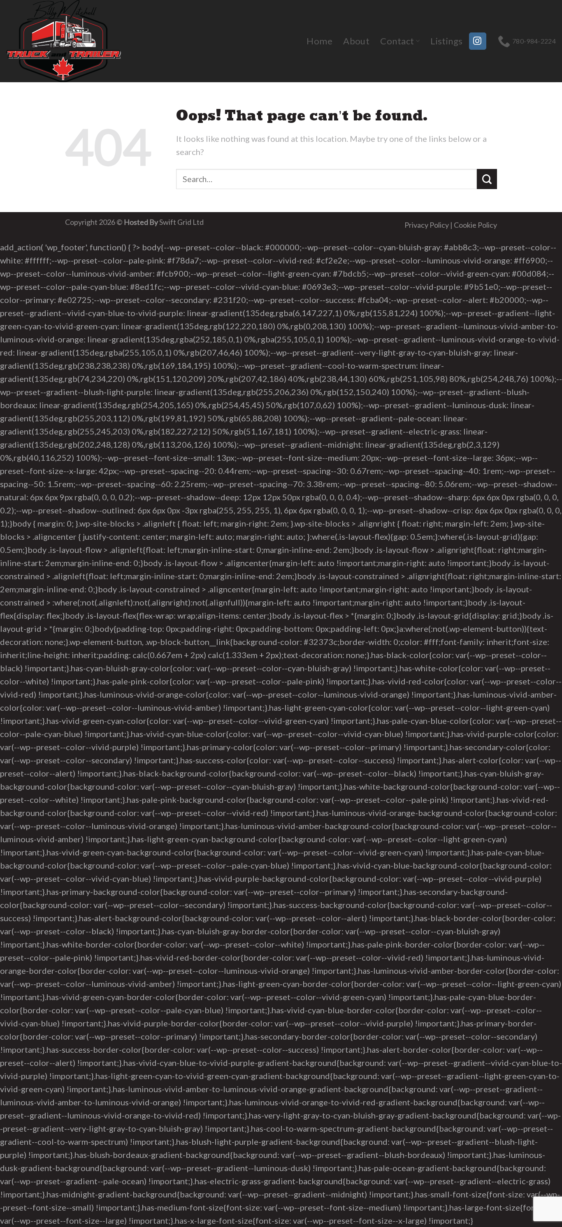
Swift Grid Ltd (181, 221)
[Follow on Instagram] (477, 41)
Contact (397, 40)
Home (319, 40)
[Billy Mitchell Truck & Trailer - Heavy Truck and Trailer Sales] (68, 41)
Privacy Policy (426, 224)
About (356, 40)
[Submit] (487, 179)
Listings (446, 40)
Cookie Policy (475, 224)
